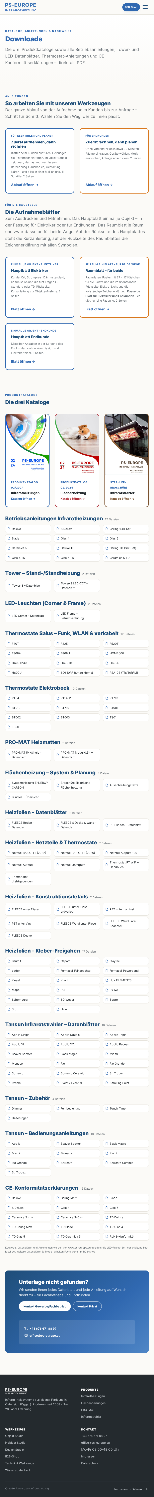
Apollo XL (18, 1044)
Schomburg (20, 999)
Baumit (16, 961)
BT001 (114, 707)
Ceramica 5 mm (22, 1217)
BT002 (16, 717)
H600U (17, 672)
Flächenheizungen (93, 1403)
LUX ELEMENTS (121, 980)
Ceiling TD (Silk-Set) (123, 548)
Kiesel (16, 980)
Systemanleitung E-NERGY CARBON (30, 785)
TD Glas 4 (116, 1227)
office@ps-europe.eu (44, 1335)
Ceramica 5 (19, 548)
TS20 (15, 727)
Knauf (64, 980)
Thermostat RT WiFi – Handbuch (124, 865)
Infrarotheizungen (93, 1396)
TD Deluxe (116, 1217)
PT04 (15, 698)
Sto (14, 1009)
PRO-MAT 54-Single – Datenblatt (26, 755)
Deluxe (16, 528)
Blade (15, 538)
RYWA (114, 989)
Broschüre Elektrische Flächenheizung (75, 785)
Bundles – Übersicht (25, 797)
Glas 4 (65, 538)
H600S (114, 663)
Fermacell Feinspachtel (76, 970)
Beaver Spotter (22, 1054)
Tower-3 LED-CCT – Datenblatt (74, 586)
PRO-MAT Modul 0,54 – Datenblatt (77, 755)
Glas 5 (114, 538)
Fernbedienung (70, 1108)
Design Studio (14, 1449)
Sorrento (17, 1073)
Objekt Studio (14, 1435)
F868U (65, 653)
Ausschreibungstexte (124, 785)
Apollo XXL (68, 1044)
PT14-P (66, 698)
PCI (63, 989)
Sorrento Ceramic (72, 1073)
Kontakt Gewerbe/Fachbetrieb (44, 1306)
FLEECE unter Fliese (25, 909)
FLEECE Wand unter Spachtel (123, 923)
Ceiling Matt (69, 1198)
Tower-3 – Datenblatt (26, 585)
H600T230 (19, 663)
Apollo (16, 1143)
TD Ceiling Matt (22, 1227)
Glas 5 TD (67, 557)
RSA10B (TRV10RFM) (124, 672)
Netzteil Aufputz (22, 864)
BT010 (16, 707)
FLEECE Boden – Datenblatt (23, 825)
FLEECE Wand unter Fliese (78, 923)
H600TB (66, 663)
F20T (15, 643)
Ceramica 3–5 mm (73, 1217)
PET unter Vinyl (22, 923)
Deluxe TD (67, 548)
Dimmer (17, 1108)
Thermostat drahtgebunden (22, 879)
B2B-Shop (131, 7)
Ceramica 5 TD (120, 557)
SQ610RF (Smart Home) (77, 672)
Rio (63, 1063)
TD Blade (67, 1227)
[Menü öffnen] (145, 7)
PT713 (114, 698)
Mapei (16, 989)
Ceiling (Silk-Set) (121, 528)
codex (16, 970)
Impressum (88, 1456)
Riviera (16, 1083)
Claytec (115, 961)
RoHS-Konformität (122, 1236)
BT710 (65, 707)
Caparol (66, 961)
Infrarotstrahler (91, 1416)
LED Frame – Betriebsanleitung (72, 616)
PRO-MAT (88, 1410)
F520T (114, 643)
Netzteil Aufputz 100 (123, 852)
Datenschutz (89, 1463)
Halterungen (20, 1118)
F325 (64, 643)
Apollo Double (70, 1034)
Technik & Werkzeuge (19, 1463)
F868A (16, 653)
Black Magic (69, 1054)
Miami (114, 1054)
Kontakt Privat (87, 1306)
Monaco (17, 1063)
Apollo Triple (118, 1034)
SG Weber (67, 999)
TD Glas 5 (18, 1236)
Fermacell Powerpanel (124, 970)
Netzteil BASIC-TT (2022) (29, 852)
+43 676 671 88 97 (43, 1328)
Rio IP (113, 1153)
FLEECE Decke (22, 935)
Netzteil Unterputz (73, 864)
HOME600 (117, 653)
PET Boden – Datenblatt (125, 824)
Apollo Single (20, 1034)
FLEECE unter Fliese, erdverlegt (74, 909)
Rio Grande (117, 1063)
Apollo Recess (119, 1044)
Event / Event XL (72, 1083)
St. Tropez (117, 1073)
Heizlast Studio (15, 1442)
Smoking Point (119, 1083)
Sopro (114, 999)
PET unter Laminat (122, 909)
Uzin (64, 1009)
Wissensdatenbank (18, 1470)
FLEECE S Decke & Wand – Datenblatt (78, 825)
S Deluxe (66, 528)
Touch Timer (118, 1108)
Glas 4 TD (18, 557)
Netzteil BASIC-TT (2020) (78, 852)
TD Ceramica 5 (71, 1236)
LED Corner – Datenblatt (28, 615)
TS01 (113, 717)
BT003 (65, 717)
